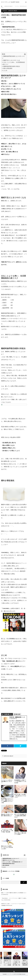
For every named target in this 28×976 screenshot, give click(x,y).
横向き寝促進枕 (7, 68)
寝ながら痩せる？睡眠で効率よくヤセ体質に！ (20, 833)
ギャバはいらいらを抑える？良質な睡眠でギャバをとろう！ (7, 781)
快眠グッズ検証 (5, 957)
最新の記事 (17, 714)
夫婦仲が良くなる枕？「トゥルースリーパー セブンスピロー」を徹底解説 (5, 963)
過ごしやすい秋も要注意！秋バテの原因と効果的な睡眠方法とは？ (20, 816)
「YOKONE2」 (5, 608)
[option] (4, 959)
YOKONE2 (4, 552)
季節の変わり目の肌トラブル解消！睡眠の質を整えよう (7, 815)
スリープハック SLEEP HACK (12, 974)
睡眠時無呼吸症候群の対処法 (11, 66)
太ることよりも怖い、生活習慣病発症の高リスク (13, 861)
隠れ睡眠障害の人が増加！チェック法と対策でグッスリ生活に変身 (20, 781)
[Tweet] (20, 745)
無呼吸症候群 (10, 10)
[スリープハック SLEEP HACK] (10, 2)
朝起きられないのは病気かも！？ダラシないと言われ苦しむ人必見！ (7, 847)
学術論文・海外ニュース (23, 958)
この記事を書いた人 (7, 714)
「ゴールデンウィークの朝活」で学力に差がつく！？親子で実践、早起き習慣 (7, 830)
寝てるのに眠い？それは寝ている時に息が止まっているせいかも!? (20, 796)
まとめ (5, 70)
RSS (14, 971)
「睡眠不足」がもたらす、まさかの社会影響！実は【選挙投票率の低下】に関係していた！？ (23, 963)
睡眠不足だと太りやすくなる (11, 60)
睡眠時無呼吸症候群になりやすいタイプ (11, 858)
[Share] (7, 745)
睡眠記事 (15, 10)
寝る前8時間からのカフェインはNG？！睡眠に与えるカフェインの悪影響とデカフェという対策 (7, 800)
